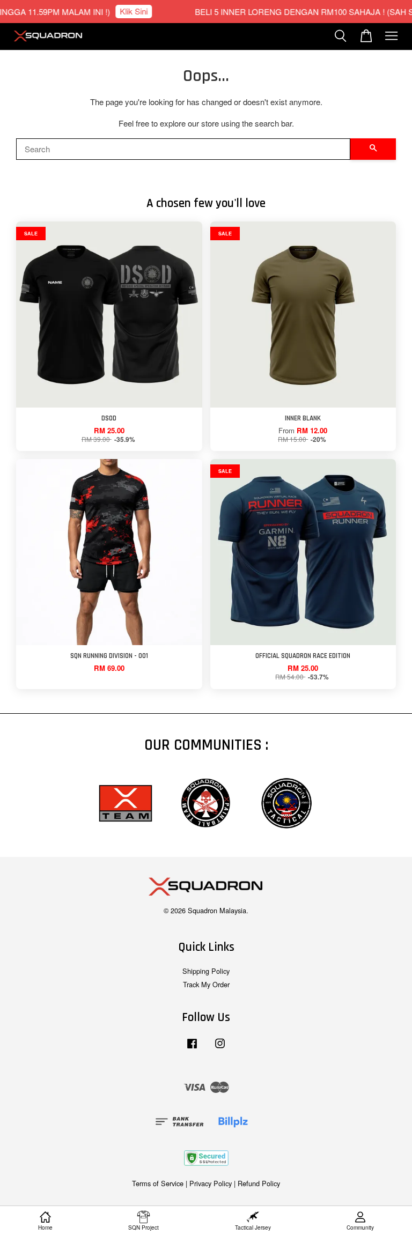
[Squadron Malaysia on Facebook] (192, 1048)
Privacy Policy (210, 1183)
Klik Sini (124, 11)
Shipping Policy (206, 971)
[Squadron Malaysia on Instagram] (219, 1048)
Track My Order (206, 984)
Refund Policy (259, 1183)
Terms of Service (157, 1183)
